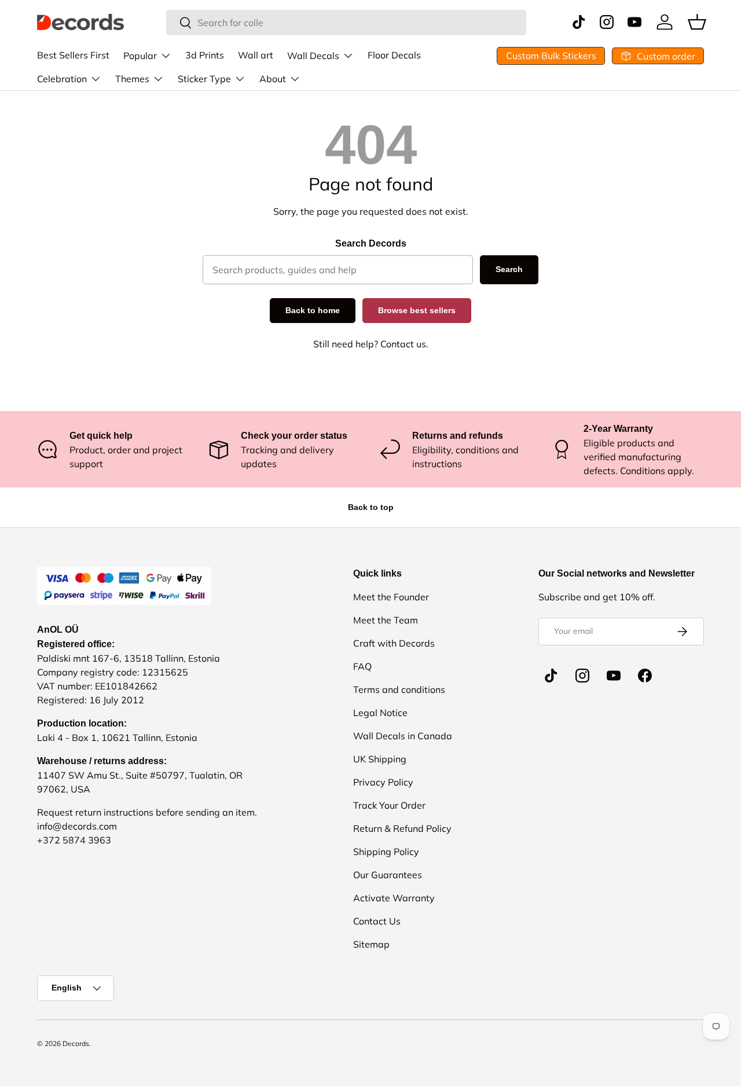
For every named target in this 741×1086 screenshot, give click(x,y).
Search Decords (370, 243)
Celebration (62, 79)
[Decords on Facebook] (645, 675)
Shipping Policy (386, 851)
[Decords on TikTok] (551, 675)
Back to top (371, 507)
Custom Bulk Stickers (551, 55)
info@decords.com (77, 826)
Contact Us (377, 921)
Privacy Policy (383, 782)
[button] (697, 22)
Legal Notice (380, 712)
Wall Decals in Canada (402, 736)
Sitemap (371, 944)
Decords (76, 1043)
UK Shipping (379, 759)
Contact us (403, 344)
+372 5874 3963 (74, 840)
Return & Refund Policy (402, 828)
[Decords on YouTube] (613, 675)
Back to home (312, 310)
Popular (140, 55)
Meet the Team (385, 620)
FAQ (362, 666)
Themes (132, 79)
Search (509, 269)
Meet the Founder (391, 597)
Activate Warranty (394, 898)
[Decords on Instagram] (582, 675)
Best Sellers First (73, 55)
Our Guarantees (387, 874)
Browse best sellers (417, 310)
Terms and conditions (399, 689)
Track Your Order (389, 805)
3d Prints (204, 55)
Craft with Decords (394, 643)
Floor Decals (394, 55)
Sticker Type (204, 79)
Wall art (255, 55)
